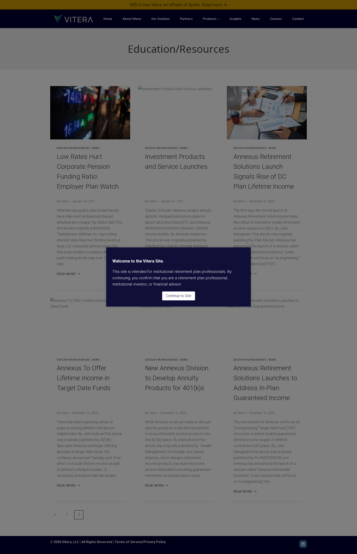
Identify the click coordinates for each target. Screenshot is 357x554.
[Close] (247, 242)
